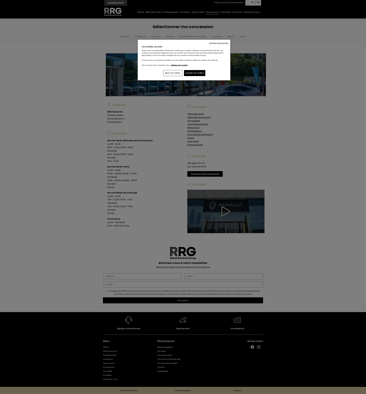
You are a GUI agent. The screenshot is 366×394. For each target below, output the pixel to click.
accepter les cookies (195, 73)
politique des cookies (179, 65)
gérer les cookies (172, 73)
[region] (184, 59)
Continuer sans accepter (218, 43)
